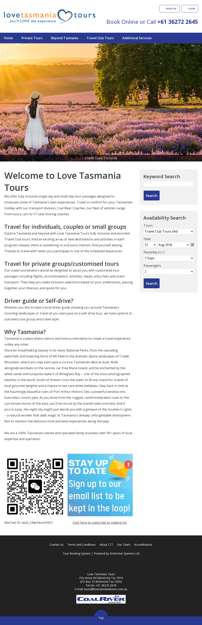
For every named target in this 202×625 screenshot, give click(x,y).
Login (191, 8)
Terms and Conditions (81, 544)
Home (8, 38)
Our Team (123, 544)
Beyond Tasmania (64, 38)
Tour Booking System (77, 553)
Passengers (152, 265)
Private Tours (32, 38)
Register (171, 8)
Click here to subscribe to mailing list (100, 522)
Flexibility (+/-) (154, 252)
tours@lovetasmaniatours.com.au (105, 589)
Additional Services (137, 38)
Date (147, 239)
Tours (148, 225)
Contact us (57, 544)
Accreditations (143, 544)
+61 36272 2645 (177, 21)
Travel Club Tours (100, 38)
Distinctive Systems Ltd (124, 553)
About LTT (106, 544)
